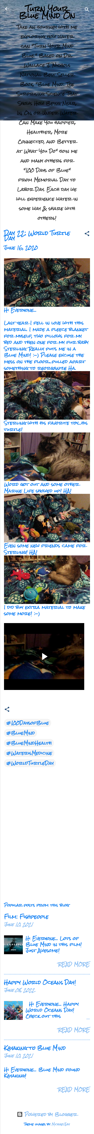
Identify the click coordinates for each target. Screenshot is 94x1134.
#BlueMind (20, 733)
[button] (87, 234)
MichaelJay (61, 1124)
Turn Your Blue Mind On (47, 12)
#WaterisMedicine (29, 753)
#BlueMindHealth (29, 743)
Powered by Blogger (50, 1114)
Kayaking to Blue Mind (35, 1047)
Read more (74, 964)
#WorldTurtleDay (30, 763)
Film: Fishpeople (26, 916)
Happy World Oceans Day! (40, 982)
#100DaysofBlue (27, 723)
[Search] (87, 10)
